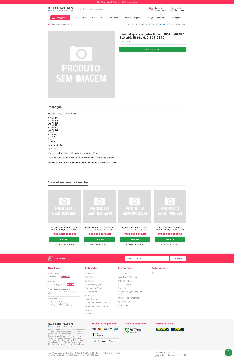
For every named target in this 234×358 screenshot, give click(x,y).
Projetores (90, 277)
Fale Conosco (124, 273)
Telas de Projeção (93, 284)
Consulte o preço (153, 49)
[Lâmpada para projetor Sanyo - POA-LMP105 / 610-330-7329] (170, 217)
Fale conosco (124, 284)
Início (52, 24)
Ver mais (64, 239)
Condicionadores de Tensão (98, 303)
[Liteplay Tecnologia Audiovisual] (61, 9)
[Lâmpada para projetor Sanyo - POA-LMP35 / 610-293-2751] (64, 217)
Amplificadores (92, 299)
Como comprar (125, 281)
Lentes (88, 310)
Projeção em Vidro (93, 288)
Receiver (89, 314)
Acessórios (90, 295)
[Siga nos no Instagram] (153, 273)
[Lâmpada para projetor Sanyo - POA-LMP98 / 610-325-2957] (134, 217)
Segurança (123, 305)
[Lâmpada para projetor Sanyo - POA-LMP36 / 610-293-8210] (99, 217)
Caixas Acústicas (93, 292)
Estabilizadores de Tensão (97, 306)
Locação (122, 288)
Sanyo (72, 24)
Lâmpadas (62, 24)
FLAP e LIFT (91, 273)
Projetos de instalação (128, 298)
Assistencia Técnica (127, 277)
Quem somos (124, 301)
